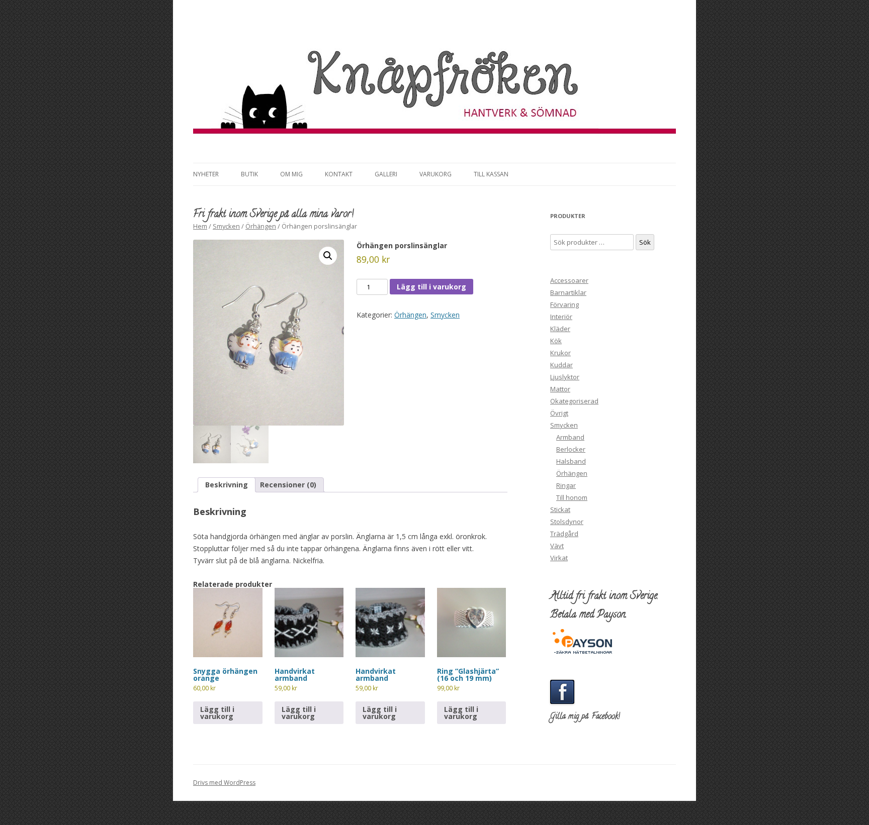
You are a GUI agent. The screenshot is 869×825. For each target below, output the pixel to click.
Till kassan (491, 174)
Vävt (557, 545)
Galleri (386, 174)
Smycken (226, 226)
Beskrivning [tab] (226, 484)
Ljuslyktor (564, 376)
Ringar (566, 485)
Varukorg (435, 174)
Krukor (560, 352)
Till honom (571, 497)
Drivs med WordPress (224, 782)
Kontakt (339, 174)
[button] (328, 256)
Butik (249, 174)
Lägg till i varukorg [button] (217, 712)
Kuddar (561, 364)
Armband (570, 437)
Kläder (560, 328)
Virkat (559, 557)
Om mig (291, 174)
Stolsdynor (566, 521)
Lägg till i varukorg (431, 286)
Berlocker (570, 449)
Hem (200, 226)
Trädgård (564, 533)
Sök (645, 242)
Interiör (561, 316)
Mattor (560, 388)
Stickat (560, 509)
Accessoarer (569, 280)
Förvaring (564, 304)
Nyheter (206, 174)
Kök (556, 340)
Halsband (571, 461)
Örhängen (260, 226)
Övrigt (559, 413)
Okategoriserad (574, 400)
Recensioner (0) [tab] (288, 484)
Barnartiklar (568, 292)
